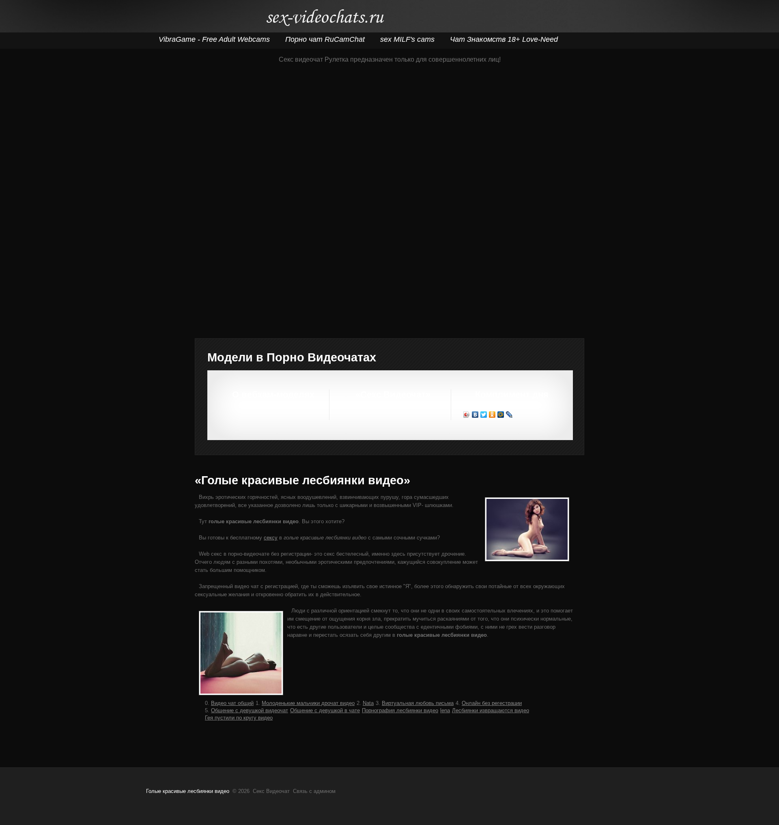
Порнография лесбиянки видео (400, 710)
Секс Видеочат (325, 19)
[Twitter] (484, 414)
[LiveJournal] (509, 414)
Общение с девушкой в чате (325, 710)
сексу (271, 538)
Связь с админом (314, 791)
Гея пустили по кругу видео (239, 718)
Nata (368, 703)
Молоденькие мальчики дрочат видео (308, 703)
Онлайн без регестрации (492, 703)
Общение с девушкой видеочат (249, 710)
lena (445, 710)
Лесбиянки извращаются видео (490, 710)
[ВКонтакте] (475, 414)
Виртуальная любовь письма (418, 703)
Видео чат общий (232, 703)
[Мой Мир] (501, 414)
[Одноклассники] (492, 414)
